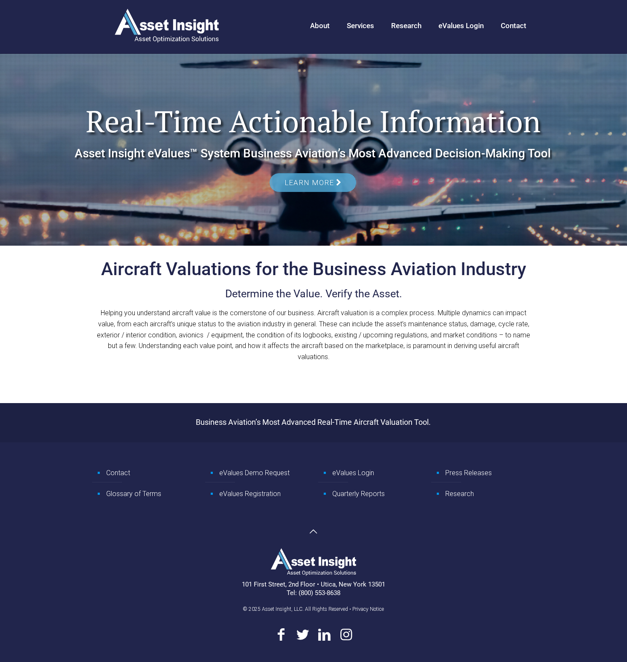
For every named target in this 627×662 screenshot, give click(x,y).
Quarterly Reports (358, 494)
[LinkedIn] (324, 635)
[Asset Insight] (166, 25)
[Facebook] (280, 635)
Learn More (310, 182)
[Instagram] (346, 635)
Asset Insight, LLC (282, 609)
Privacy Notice (368, 609)
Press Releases (468, 473)
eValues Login (353, 473)
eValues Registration (250, 494)
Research (459, 494)
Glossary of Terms (133, 494)
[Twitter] (302, 635)
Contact (118, 473)
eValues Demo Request (254, 473)
